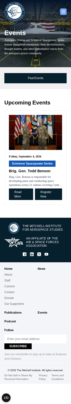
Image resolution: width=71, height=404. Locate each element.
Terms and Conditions (58, 377)
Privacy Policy (43, 377)
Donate (9, 298)
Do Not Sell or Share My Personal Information (18, 377)
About (8, 274)
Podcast (10, 321)
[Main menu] (63, 11)
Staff (7, 280)
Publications (13, 312)
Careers (9, 286)
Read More (17, 194)
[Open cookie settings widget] (6, 397)
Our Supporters (14, 303)
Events (42, 312)
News (41, 268)
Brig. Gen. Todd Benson (29, 171)
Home (8, 268)
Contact (9, 292)
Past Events (35, 78)
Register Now (45, 194)
